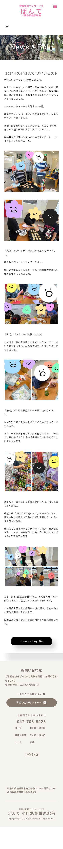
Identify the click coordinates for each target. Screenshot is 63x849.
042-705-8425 (31, 721)
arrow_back (7, 27)
